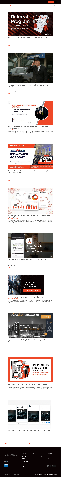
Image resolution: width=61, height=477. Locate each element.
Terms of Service (41, 474)
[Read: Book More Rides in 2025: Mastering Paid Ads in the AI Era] (26, 285)
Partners (33, 453)
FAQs (48, 458)
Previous (5, 443)
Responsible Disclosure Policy (53, 474)
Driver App (23, 458)
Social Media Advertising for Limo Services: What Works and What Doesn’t (30, 430)
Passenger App (24, 456)
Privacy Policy (36, 474)
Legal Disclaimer (46, 474)
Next (56, 443)
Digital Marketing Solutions (26, 461)
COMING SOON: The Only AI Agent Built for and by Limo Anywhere (28, 384)
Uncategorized (10, 39)
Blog (41, 456)
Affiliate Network (24, 464)
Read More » (9, 45)
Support (48, 456)
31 (36, 443)
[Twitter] (50, 466)
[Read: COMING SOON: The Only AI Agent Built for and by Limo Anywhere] (30, 369)
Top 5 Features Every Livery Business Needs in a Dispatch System (27, 259)
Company (42, 453)
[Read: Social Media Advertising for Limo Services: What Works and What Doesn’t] (29, 414)
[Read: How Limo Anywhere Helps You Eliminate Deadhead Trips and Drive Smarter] (30, 68)
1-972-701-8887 (49, 453)
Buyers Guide (34, 456)
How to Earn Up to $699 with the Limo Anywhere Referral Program (28, 37)
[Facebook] (48, 466)
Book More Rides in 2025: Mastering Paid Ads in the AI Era (25, 297)
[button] (51, 2)
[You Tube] (55, 466)
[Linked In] (53, 466)
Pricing (23, 466)
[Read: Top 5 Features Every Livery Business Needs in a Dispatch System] (30, 245)
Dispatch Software (24, 453)
